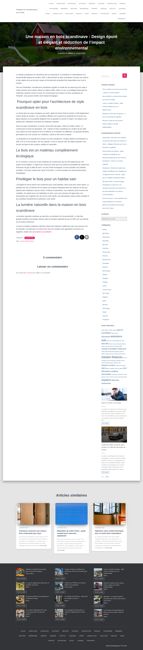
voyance (106, 380)
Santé (87, 13)
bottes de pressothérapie (115, 343)
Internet (94, 8)
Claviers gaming (105, 346)
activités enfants (112, 330)
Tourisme (122, 13)
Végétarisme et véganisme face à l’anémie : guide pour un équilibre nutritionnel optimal (114, 174)
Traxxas (108, 377)
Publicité (79, 13)
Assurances (72, 3)
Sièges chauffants (110, 368)
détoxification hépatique (113, 351)
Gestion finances (111, 357)
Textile (114, 13)
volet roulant (124, 377)
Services (94, 13)
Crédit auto (121, 349)
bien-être (92, 3)
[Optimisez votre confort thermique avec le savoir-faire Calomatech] (109, 513)
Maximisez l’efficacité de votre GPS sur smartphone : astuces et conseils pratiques (114, 161)
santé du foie (119, 365)
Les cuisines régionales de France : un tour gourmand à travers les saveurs (37, 612)
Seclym (124, 365)
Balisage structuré (120, 340)
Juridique (103, 8)
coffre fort (111, 346)
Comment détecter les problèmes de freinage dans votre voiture (113, 205)
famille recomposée (106, 353)
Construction (112, 3)
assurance (105, 337)
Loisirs (47, 13)
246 (107, 476)
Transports (121, 18)
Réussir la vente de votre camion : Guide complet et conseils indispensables (112, 124)
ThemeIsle (123, 646)
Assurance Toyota (111, 340)
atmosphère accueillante (41, 232)
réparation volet (117, 362)
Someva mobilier (118, 368)
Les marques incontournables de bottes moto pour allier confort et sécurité (114, 612)
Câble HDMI (104, 351)
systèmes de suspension (117, 374)
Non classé (69, 13)
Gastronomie (53, 8)
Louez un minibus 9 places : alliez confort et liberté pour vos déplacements (112, 106)
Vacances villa (117, 377)
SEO (103, 368)
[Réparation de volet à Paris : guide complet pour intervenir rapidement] (71, 513)
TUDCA (112, 377)
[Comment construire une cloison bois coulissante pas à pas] (34, 513)
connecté (29, 273)
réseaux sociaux (108, 365)
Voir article (105, 423)
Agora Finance (114, 333)
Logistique (121, 8)
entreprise (121, 351)
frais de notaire (114, 353)
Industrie (74, 8)
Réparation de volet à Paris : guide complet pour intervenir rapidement (71, 533)
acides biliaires (104, 330)
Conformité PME (118, 346)
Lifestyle (112, 8)
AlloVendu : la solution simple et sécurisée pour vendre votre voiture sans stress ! (114, 598)
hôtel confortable (111, 360)
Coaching (101, 3)
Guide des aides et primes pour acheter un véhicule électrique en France (113, 447)
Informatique (84, 8)
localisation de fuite (120, 360)
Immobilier (64, 8)
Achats (51, 3)
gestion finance (121, 353)
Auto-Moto (82, 3)
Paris (102, 362)
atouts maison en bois (27, 241)
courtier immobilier (109, 349)
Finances (122, 3)
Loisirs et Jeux (57, 13)
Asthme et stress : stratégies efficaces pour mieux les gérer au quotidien (114, 144)
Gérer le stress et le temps (111, 403)
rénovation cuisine (108, 362)
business (123, 343)
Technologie (104, 13)
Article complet (21, 578)
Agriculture (61, 3)
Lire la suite (43, 545)
